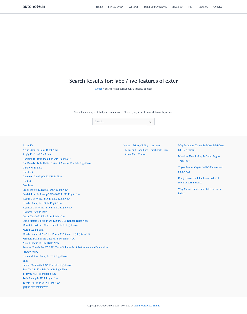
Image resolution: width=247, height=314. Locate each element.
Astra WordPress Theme (147, 305)
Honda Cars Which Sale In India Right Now (46, 198)
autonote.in (34, 6)
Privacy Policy (116, 6)
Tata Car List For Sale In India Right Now (45, 269)
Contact (217, 6)
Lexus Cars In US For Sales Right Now (44, 216)
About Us (203, 6)
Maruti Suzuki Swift (33, 229)
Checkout (28, 172)
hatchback (177, 6)
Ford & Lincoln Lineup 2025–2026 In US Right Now (51, 194)
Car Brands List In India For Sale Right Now (47, 158)
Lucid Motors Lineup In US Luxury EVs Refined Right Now (55, 220)
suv (190, 6)
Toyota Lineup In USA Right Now (41, 282)
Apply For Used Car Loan (37, 154)
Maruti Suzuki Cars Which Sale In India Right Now (50, 225)
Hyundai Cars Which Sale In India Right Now (47, 207)
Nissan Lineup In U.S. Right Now (41, 242)
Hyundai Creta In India (35, 211)
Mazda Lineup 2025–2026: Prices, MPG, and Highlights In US (56, 234)
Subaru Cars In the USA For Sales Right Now (47, 265)
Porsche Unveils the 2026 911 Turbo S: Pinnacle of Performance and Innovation (65, 247)
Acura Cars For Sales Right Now (40, 150)
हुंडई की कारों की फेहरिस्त (35, 287)
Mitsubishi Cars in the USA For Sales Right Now (49, 238)
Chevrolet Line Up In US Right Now (42, 176)
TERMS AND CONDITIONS (39, 274)
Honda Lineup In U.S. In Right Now (42, 203)
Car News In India (32, 167)
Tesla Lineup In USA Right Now (40, 278)
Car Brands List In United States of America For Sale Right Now (57, 163)
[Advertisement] (123, 38)
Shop (25, 260)
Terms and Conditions (155, 6)
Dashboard (28, 185)
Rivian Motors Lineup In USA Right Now (45, 256)
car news (133, 6)
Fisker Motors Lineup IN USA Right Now (45, 189)
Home (99, 6)
